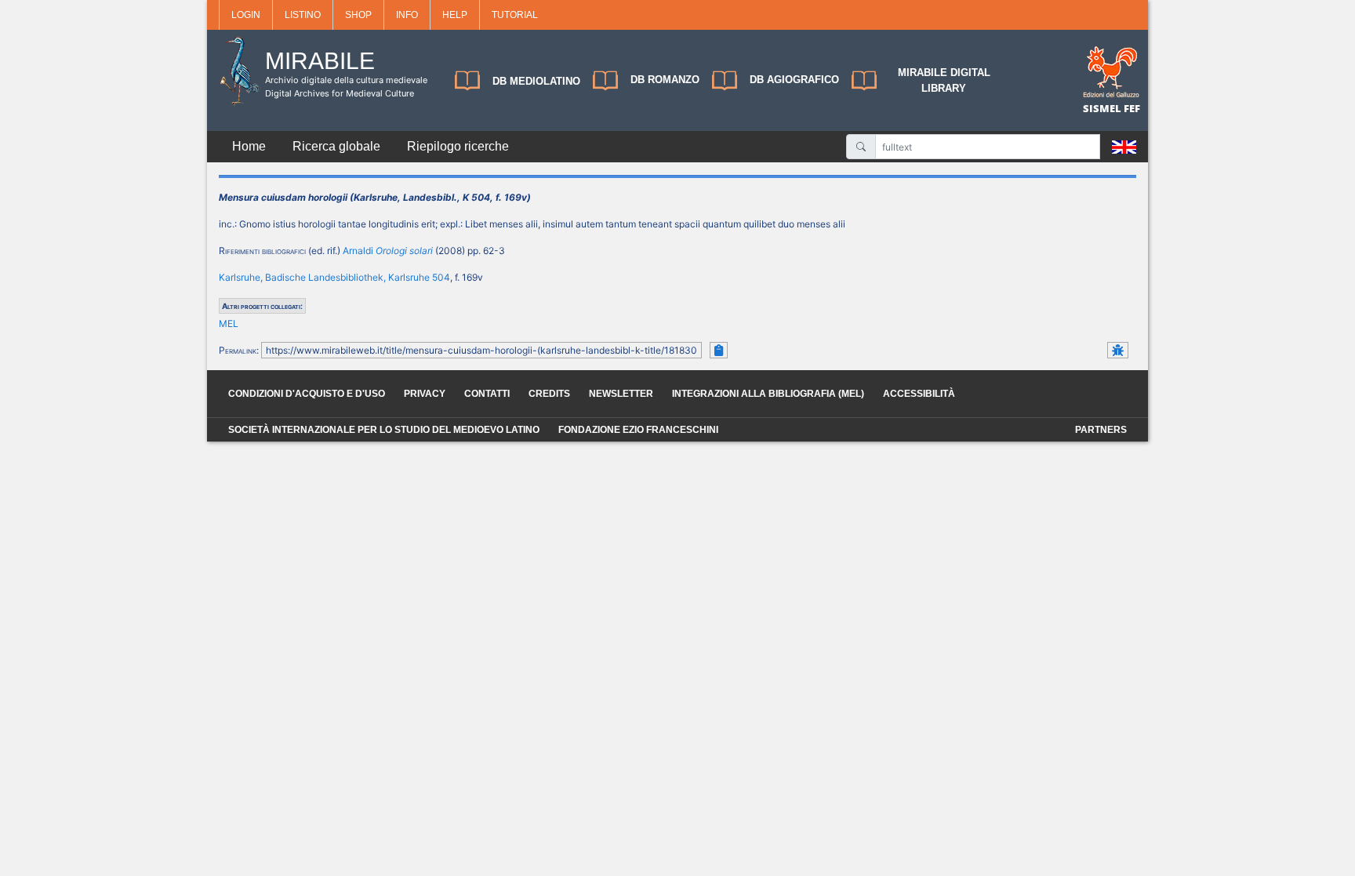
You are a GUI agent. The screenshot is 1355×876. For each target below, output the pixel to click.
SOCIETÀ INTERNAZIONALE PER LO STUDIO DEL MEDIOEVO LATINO (383, 429)
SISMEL (1103, 108)
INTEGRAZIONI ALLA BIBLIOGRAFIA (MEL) (768, 393)
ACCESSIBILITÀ (919, 393)
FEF (1132, 108)
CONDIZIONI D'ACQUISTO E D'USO (306, 393)
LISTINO (303, 14)
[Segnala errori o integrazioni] (1118, 350)
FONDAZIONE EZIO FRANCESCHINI (638, 429)
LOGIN (245, 14)
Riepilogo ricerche (458, 146)
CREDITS (549, 393)
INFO (407, 14)
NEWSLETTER (621, 393)
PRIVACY (424, 393)
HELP (454, 14)
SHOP (358, 14)
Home (249, 146)
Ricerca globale (336, 146)
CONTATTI (487, 393)
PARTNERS (1101, 429)
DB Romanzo (664, 79)
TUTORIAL (515, 14)
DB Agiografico (794, 79)
